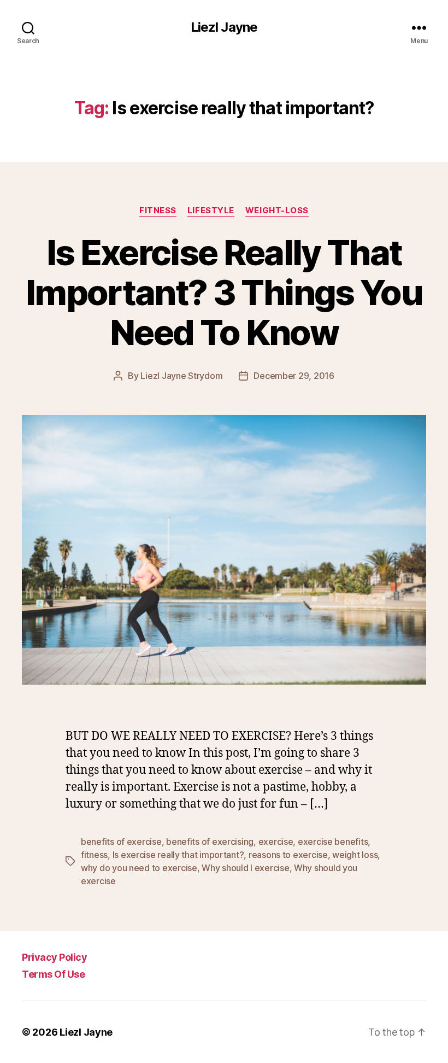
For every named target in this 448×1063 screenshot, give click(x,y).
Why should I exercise (245, 867)
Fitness (157, 210)
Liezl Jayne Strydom (181, 375)
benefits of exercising (210, 841)
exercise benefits (333, 841)
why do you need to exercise (139, 867)
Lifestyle (210, 210)
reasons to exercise (288, 854)
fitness (94, 854)
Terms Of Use (53, 974)
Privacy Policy (54, 957)
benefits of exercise (121, 841)
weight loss (355, 854)
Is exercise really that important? (178, 854)
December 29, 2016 (294, 375)
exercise (275, 841)
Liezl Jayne (224, 27)
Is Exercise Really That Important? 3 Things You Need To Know (224, 292)
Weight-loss (277, 210)
